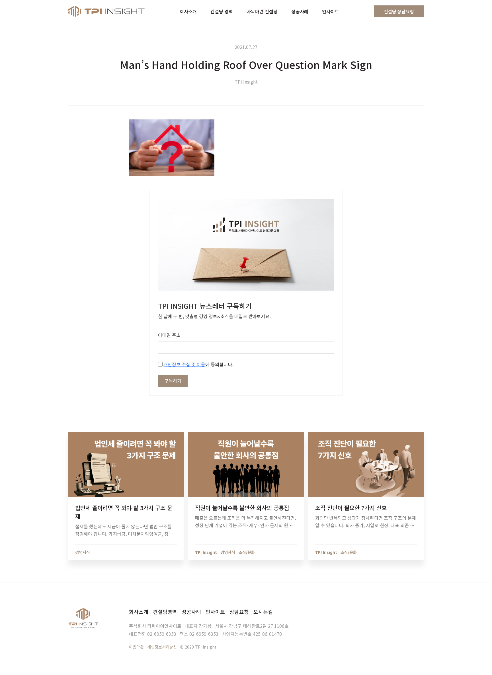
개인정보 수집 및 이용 (184, 364)
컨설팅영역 (165, 611)
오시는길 (263, 611)
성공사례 (191, 611)
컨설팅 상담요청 (399, 11)
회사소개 (138, 611)
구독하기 (172, 380)
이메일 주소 (169, 335)
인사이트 (215, 611)
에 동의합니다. (198, 364)
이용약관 (136, 647)
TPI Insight (246, 81)
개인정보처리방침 (162, 647)
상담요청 (239, 611)
